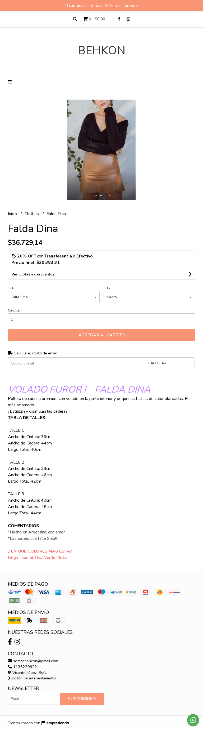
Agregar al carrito (102, 335)
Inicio (13, 214)
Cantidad (14, 311)
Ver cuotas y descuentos (32, 274)
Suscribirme (82, 699)
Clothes (32, 214)
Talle (11, 288)
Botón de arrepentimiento (33, 678)
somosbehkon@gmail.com (35, 661)
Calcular (157, 363)
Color (107, 288)
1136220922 (24, 666)
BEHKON (101, 50)
